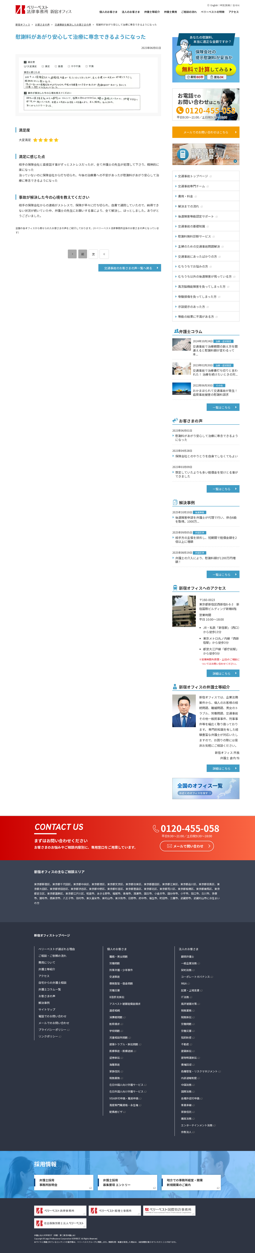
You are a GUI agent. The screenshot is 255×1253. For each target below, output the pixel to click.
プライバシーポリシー (52, 1030)
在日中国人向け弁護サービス (126, 1085)
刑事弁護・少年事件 (121, 970)
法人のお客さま (131, 12)
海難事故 (114, 1064)
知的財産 (186, 1037)
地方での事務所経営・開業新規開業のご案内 (185, 1182)
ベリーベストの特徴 (212, 12)
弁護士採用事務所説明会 (48, 1182)
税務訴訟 (186, 1017)
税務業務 (114, 1078)
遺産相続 (114, 1010)
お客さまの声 (46, 996)
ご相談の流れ (189, 12)
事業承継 (186, 1105)
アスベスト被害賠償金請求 (125, 1004)
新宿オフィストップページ (52, 935)
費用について (46, 962)
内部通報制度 (189, 1078)
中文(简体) (225, 5)
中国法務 (186, 1085)
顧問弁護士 (187, 956)
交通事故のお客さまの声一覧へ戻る (128, 268)
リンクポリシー (48, 1036)
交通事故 (114, 977)
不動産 (185, 1044)
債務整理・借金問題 (121, 983)
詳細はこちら (222, 673)
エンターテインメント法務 (196, 1125)
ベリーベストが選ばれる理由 (56, 949)
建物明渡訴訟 (189, 1057)
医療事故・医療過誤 (121, 1051)
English (214, 5)
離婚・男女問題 (118, 956)
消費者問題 (115, 1017)
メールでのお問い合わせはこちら (206, 132)
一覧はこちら (222, 407)
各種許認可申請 (190, 1098)
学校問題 (114, 1031)
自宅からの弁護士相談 (52, 982)
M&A (184, 983)
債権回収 (186, 1064)
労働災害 (114, 990)
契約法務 (186, 970)
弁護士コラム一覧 (49, 989)
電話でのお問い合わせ (52, 1016)
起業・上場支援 (190, 990)
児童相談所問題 (118, 1037)
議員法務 (186, 1118)
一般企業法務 (189, 963)
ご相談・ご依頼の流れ (52, 956)
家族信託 (114, 1071)
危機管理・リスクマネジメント (199, 1071)
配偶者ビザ (115, 1112)
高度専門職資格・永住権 (123, 1105)
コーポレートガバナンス (195, 977)
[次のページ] (104, 254)
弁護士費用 (170, 12)
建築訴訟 (186, 1051)
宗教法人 (186, 1132)
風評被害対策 (189, 1004)
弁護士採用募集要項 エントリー (117, 1182)
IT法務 (185, 997)
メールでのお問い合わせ (53, 1023)
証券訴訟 (114, 1057)
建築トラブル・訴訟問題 (123, 1044)
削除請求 (114, 1024)
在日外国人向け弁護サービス (126, 1091)
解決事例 (44, 1003)
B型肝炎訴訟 (116, 997)
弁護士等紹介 (152, 12)
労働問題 (114, 963)
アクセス (233, 12)
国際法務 (186, 1091)
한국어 (236, 5)
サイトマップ (46, 1009)
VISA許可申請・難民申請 (123, 1098)
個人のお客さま (108, 12)
